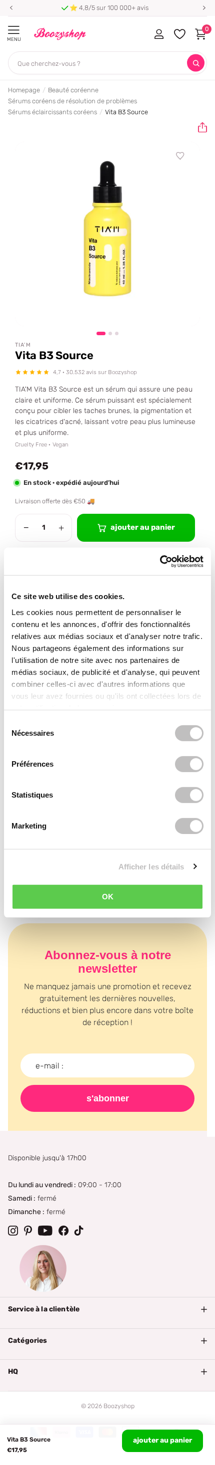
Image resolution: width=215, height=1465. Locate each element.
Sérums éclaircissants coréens (52, 112)
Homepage (24, 90)
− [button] (26, 527)
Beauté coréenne (73, 90)
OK (108, 896)
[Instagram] (13, 1231)
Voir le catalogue (14, 30)
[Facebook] (63, 1231)
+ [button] (61, 527)
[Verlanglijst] (180, 156)
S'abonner (107, 1098)
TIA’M (23, 345)
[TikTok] (79, 1231)
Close (107, 1309)
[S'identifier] (158, 34)
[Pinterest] (28, 1231)
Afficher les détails (151, 866)
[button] (11, 7)
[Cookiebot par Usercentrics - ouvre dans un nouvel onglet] (160, 561)
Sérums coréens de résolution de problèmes (72, 101)
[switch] (189, 764)
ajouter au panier (162, 1440)
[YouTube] (45, 1231)
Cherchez (195, 63)
